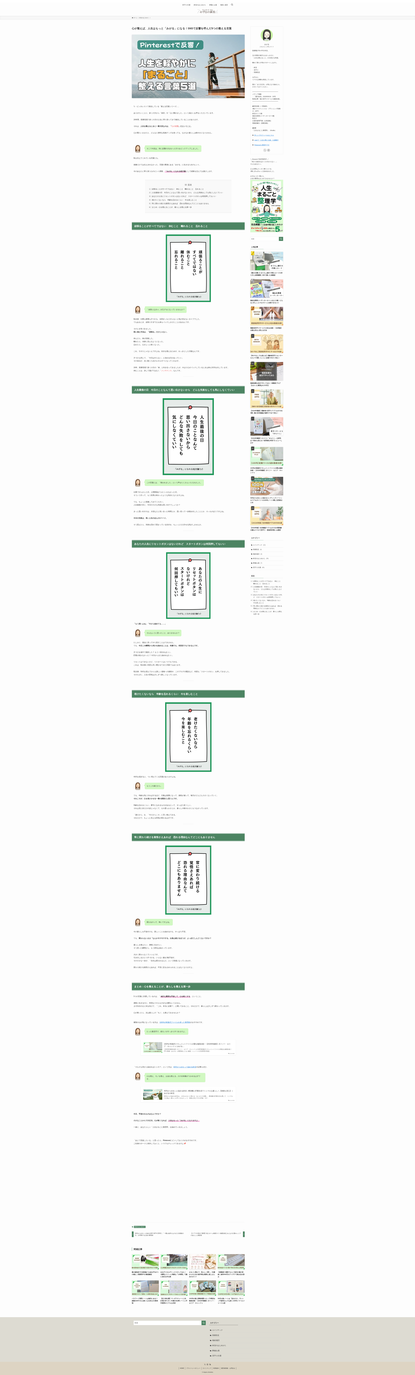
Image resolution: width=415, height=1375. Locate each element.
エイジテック (259, 545)
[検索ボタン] (232, 4)
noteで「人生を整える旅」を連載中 (266, 140)
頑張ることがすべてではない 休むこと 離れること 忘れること (178, 189)
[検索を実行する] (281, 239)
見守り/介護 (258, 567)
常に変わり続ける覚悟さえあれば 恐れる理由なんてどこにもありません (180, 203)
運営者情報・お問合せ (228, 1368)
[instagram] (279, 1)
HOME (182, 1368)
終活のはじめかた (140, 1227)
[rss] (281, 1)
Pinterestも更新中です (261, 145)
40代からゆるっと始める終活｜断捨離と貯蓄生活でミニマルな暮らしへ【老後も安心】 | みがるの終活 (198, 1092)
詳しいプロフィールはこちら (264, 135)
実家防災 (257, 549)
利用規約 (216, 1368)
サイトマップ (207, 1368)
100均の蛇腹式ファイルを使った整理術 (175, 1022)
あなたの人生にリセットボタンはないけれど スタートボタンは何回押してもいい (184, 196)
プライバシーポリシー (193, 1368)
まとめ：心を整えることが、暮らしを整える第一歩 (172, 207)
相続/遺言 (257, 554)
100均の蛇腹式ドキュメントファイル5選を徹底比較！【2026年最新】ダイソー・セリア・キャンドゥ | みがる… (197, 1045)
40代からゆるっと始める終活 (184, 1067)
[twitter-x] (276, 1)
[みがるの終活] (207, 11)
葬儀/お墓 (257, 563)
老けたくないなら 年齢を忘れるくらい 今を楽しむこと (174, 200)
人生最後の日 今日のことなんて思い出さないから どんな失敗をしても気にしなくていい (187, 192)
